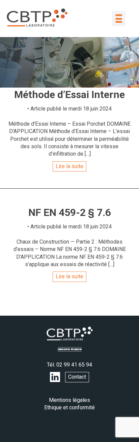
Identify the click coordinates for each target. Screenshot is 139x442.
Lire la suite (69, 166)
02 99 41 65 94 (74, 364)
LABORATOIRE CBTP (37, 17)
